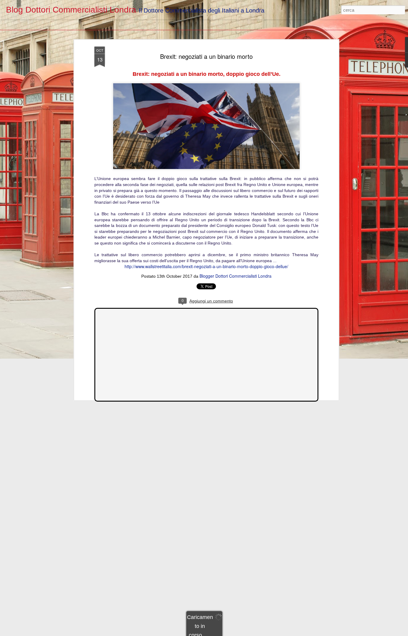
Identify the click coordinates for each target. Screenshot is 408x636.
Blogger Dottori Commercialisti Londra (236, 276)
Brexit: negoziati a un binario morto (206, 56)
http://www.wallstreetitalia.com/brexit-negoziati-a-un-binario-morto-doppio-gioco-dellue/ (206, 266)
